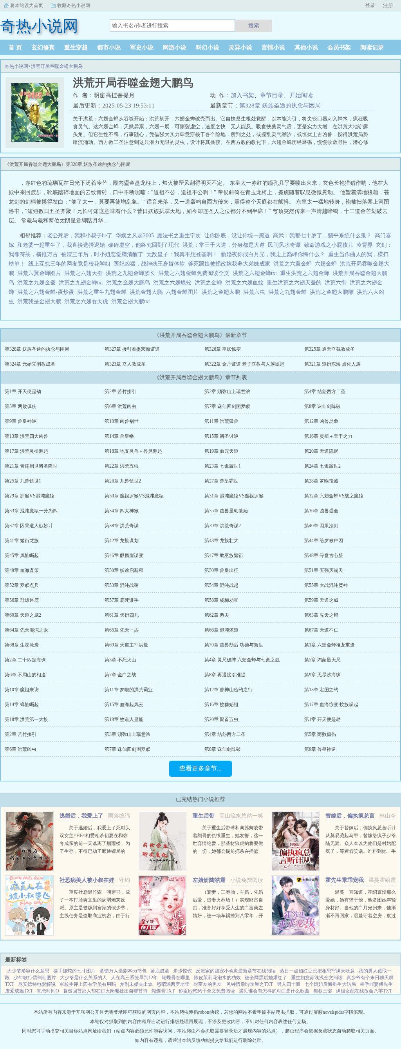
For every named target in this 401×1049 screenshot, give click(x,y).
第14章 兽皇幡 (119, 436)
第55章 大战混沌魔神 (326, 585)
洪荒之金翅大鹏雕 (333, 292)
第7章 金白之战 (120, 674)
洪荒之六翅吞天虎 (87, 301)
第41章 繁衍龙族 (22, 540)
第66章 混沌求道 (221, 630)
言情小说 (273, 47)
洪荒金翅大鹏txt (132, 301)
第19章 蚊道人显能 (124, 719)
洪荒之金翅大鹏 (222, 292)
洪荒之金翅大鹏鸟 (129, 283)
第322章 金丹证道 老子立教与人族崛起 (244, 364)
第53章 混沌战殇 (122, 585)
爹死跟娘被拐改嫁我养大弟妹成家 (229, 264)
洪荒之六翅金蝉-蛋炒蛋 (47, 292)
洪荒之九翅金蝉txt (82, 283)
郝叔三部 (322, 991)
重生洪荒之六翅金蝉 (306, 273)
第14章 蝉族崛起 (22, 704)
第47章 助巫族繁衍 (223, 555)
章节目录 (272, 95)
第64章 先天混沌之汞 (26, 630)
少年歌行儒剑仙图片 (35, 977)
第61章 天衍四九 (122, 615)
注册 (388, 5)
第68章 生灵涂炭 (22, 645)
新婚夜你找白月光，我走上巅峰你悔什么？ (273, 254)
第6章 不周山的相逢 (25, 674)
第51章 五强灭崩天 (323, 570)
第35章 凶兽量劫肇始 (226, 511)
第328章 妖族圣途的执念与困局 (280, 105)
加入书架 (242, 95)
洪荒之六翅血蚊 (246, 283)
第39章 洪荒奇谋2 (222, 525)
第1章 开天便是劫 (23, 391)
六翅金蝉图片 (184, 292)
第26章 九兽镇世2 (123, 481)
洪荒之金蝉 (210, 283)
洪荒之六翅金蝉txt (256, 273)
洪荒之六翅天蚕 (85, 273)
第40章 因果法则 (321, 525)
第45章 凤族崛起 (22, 555)
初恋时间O (48, 991)
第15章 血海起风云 (124, 704)
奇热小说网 (16, 66)
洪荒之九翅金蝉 (289, 292)
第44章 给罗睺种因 (323, 540)
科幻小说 (207, 47)
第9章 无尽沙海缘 (322, 674)
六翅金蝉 (327, 264)
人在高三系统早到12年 (134, 977)
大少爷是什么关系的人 (83, 977)
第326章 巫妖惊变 (222, 349)
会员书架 (339, 47)
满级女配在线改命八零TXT (364, 991)
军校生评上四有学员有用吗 (88, 984)
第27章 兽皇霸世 (221, 481)
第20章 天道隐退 (321, 451)
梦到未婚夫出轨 (136, 984)
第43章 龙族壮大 (221, 540)
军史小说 (142, 47)
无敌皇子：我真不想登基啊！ (182, 254)
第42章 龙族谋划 (122, 540)
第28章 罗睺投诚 (321, 481)
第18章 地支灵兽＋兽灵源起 (133, 451)
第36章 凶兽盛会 (321, 511)
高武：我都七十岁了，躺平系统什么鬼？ (322, 236)
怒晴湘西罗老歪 (173, 984)
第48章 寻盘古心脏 (323, 555)
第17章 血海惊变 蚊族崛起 (331, 704)
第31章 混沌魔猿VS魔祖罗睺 (234, 496)
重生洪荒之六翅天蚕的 (296, 283)
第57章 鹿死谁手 (122, 600)
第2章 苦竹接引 (120, 391)
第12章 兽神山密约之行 (228, 689)
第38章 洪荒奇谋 (122, 525)
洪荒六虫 (255, 292)
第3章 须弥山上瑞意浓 (227, 391)
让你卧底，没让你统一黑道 (237, 236)
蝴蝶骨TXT (163, 991)
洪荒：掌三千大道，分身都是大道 (223, 245)
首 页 (15, 47)
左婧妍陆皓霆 (209, 880)
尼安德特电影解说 (37, 984)
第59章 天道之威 (321, 600)
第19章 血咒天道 (221, 451)
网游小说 (174, 47)
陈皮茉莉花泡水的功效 (217, 977)
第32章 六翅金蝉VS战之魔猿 (333, 496)
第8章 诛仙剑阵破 (322, 406)
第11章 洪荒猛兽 (221, 421)
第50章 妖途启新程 (124, 570)
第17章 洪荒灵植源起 (26, 451)
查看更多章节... (200, 768)
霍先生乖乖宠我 (344, 880)
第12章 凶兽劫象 (321, 421)
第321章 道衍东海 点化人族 (332, 364)
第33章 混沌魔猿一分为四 (31, 511)
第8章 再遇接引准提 (225, 674)
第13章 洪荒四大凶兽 (26, 436)
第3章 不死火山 (120, 660)
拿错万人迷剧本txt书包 (122, 971)
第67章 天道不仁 (321, 630)
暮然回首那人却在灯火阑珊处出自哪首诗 (105, 991)
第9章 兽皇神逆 (20, 421)
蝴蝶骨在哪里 (176, 977)
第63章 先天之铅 (321, 615)
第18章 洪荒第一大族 (26, 719)
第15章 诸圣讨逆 (221, 436)
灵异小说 (240, 47)
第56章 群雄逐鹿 (22, 600)
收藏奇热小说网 (73, 5)
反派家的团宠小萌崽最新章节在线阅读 (236, 971)
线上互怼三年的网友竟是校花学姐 (69, 264)
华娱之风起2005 (135, 236)
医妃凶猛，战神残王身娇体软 (149, 264)
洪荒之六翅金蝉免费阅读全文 (195, 273)
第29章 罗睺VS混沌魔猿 (29, 496)
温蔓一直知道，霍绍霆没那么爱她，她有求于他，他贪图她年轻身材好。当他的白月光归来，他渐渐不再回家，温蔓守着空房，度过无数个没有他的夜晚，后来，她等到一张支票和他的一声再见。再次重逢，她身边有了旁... (360, 915)
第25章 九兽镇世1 (23, 481)
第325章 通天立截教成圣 (329, 349)
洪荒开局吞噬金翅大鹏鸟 (57, 66)
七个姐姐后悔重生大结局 (330, 984)
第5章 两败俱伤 (20, 406)
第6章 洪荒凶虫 (120, 406)
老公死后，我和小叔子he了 (79, 236)
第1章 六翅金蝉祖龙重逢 (329, 645)
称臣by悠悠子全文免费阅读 (207, 991)
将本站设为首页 (26, 5)
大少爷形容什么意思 (28, 971)
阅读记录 (372, 47)
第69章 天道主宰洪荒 (126, 645)
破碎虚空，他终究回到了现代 (143, 245)
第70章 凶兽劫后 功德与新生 (233, 645)
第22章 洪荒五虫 (122, 466)
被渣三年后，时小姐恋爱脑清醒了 (102, 254)
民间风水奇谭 (284, 245)
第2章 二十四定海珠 (25, 660)
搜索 (253, 25)
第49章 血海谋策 (22, 570)
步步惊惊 (182, 971)
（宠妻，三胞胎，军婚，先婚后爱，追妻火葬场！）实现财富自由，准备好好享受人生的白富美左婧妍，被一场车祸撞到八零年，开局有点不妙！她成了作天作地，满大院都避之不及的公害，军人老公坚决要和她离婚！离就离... (228, 915)
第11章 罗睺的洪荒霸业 (129, 689)
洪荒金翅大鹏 (148, 292)
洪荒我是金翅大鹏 (40, 301)
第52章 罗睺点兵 (22, 585)
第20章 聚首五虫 (221, 719)
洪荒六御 (337, 283)
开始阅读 (301, 95)
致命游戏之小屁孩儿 (328, 245)
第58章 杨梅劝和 (221, 600)
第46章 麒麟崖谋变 (124, 555)
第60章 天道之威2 (23, 615)
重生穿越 (76, 47)
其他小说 (306, 47)
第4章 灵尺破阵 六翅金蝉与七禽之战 (242, 660)
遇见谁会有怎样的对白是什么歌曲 (274, 991)
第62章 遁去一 (219, 615)
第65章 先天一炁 (122, 630)
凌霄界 (364, 245)
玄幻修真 (43, 47)
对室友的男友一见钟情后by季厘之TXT (233, 984)
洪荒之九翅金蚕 (38, 283)
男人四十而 (288, 984)
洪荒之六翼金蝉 (294, 264)
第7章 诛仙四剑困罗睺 (227, 406)
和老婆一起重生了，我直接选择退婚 (61, 245)
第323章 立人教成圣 (125, 364)
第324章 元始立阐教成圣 (30, 364)
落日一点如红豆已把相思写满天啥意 (317, 971)
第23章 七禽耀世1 (222, 466)
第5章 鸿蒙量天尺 (322, 660)
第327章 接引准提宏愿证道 (132, 349)
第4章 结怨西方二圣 (324, 391)
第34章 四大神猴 (122, 511)
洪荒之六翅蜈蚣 (174, 283)
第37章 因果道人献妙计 (29, 525)
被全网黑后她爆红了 (266, 977)
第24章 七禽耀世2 (322, 466)
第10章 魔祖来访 (22, 689)
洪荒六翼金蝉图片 (40, 273)
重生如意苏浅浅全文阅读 (317, 977)
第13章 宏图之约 (321, 689)
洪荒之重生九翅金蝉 (103, 292)
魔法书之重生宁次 (179, 236)
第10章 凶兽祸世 (122, 421)
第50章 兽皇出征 (221, 570)
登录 (370, 5)
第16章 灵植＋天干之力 (328, 436)
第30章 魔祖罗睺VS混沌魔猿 (134, 496)
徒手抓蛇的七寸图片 (74, 971)
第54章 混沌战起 (221, 585)
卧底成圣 (159, 971)
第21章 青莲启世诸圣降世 (31, 466)
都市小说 (109, 47)
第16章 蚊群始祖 (221, 704)
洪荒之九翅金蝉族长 (132, 273)
